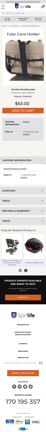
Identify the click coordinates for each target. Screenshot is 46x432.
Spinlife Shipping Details (15, 169)
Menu (3, 8)
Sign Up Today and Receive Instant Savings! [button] (23, 2)
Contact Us (23, 297)
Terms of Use (29, 417)
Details (26, 122)
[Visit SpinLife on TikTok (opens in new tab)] (30, 387)
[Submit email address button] (40, 363)
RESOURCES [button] (23, 351)
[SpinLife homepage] (23, 6)
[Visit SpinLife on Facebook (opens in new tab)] (14, 387)
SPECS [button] (6, 200)
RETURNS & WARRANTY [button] (16, 211)
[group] (23, 250)
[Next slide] (25, 270)
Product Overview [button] (23, 96)
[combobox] (23, 13)
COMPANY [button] (23, 344)
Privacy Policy (17, 417)
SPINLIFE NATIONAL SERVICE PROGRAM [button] (23, 333)
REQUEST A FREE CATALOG (23, 373)
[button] (23, 60)
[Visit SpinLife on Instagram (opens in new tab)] (20, 387)
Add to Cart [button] (23, 110)
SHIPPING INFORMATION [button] (16, 160)
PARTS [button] (6, 221)
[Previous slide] (20, 270)
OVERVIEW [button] (8, 190)
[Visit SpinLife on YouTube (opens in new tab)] (25, 387)
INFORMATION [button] (23, 325)
